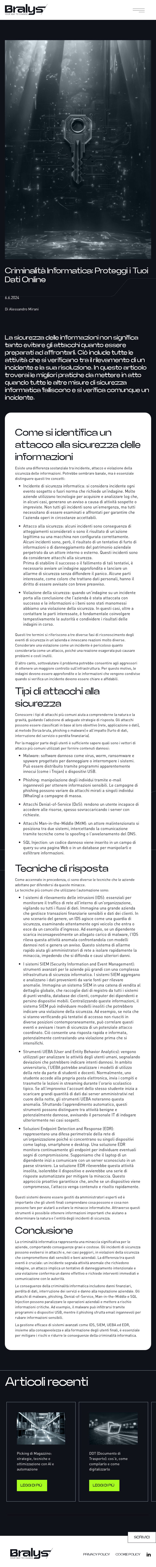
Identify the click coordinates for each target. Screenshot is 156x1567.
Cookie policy (128, 1554)
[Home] (31, 9)
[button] (140, 10)
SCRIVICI (142, 1537)
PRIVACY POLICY (96, 1554)
